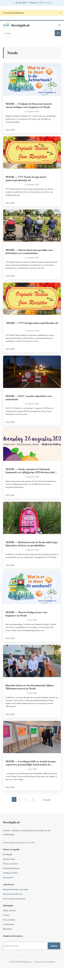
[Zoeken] (58, 33)
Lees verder (10, 129)
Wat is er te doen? (10, 863)
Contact (6, 915)
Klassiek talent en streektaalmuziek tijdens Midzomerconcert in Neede (30, 687)
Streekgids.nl (20, 25)
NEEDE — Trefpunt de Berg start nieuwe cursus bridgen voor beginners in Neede (29, 105)
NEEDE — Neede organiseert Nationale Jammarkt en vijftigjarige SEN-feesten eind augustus (30, 471)
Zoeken (54, 945)
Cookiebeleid (8, 924)
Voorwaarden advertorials (14, 898)
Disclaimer (7, 928)
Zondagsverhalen (10, 872)
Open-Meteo (48, 3)
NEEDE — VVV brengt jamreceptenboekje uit (32, 323)
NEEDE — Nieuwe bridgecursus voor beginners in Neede (26, 614)
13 (33, 799)
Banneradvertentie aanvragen (15, 889)
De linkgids (7, 854)
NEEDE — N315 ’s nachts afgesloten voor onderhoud (29, 397)
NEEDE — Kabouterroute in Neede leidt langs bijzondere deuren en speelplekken (32, 544)
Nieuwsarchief (9, 859)
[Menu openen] (59, 25)
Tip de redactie (9, 910)
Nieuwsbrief (8, 877)
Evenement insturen (11, 868)
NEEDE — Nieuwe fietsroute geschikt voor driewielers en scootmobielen (29, 251)
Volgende (46, 799)
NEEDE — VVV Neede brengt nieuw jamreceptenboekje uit (26, 178)
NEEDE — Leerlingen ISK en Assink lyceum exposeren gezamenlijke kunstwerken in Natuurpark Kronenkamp (31, 763)
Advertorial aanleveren (13, 893)
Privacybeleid (9, 919)
